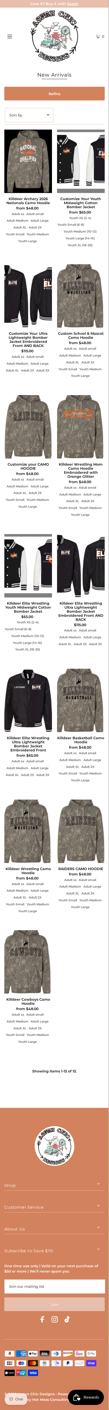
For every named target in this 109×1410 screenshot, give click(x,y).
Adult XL (19, 227)
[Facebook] (42, 1320)
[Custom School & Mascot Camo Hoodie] (81, 296)
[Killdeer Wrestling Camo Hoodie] (28, 831)
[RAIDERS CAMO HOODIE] (81, 831)
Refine (55, 94)
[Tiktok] (67, 1320)
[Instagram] (54, 1320)
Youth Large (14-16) (80, 238)
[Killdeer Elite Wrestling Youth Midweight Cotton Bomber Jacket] (28, 565)
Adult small (35, 214)
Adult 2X (35, 227)
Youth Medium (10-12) (80, 231)
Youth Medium (38, 234)
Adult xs (18, 214)
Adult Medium (17, 220)
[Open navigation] (17, 36)
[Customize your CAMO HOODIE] (28, 427)
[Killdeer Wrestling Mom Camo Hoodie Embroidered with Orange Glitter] (81, 427)
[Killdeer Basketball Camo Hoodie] (81, 700)
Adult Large (39, 220)
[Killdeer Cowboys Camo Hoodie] (28, 962)
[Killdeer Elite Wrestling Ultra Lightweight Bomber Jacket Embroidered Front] (28, 700)
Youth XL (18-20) (80, 245)
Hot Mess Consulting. (51, 1400)
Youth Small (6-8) (71, 224)
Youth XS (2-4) (80, 218)
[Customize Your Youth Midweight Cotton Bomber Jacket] (81, 161)
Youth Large (27, 241)
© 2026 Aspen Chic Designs (29, 1394)
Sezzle (72, 4)
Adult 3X (42, 370)
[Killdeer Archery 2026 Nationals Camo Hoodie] (28, 161)
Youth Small (15, 234)
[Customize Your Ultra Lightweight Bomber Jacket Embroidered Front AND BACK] (28, 296)
